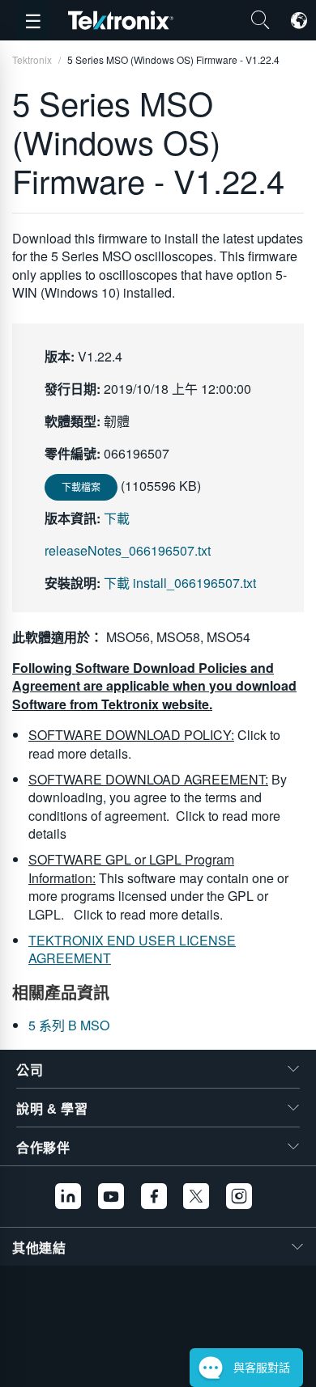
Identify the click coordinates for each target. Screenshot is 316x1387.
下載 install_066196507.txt (180, 582)
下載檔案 (81, 486)
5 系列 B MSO (68, 1025)
